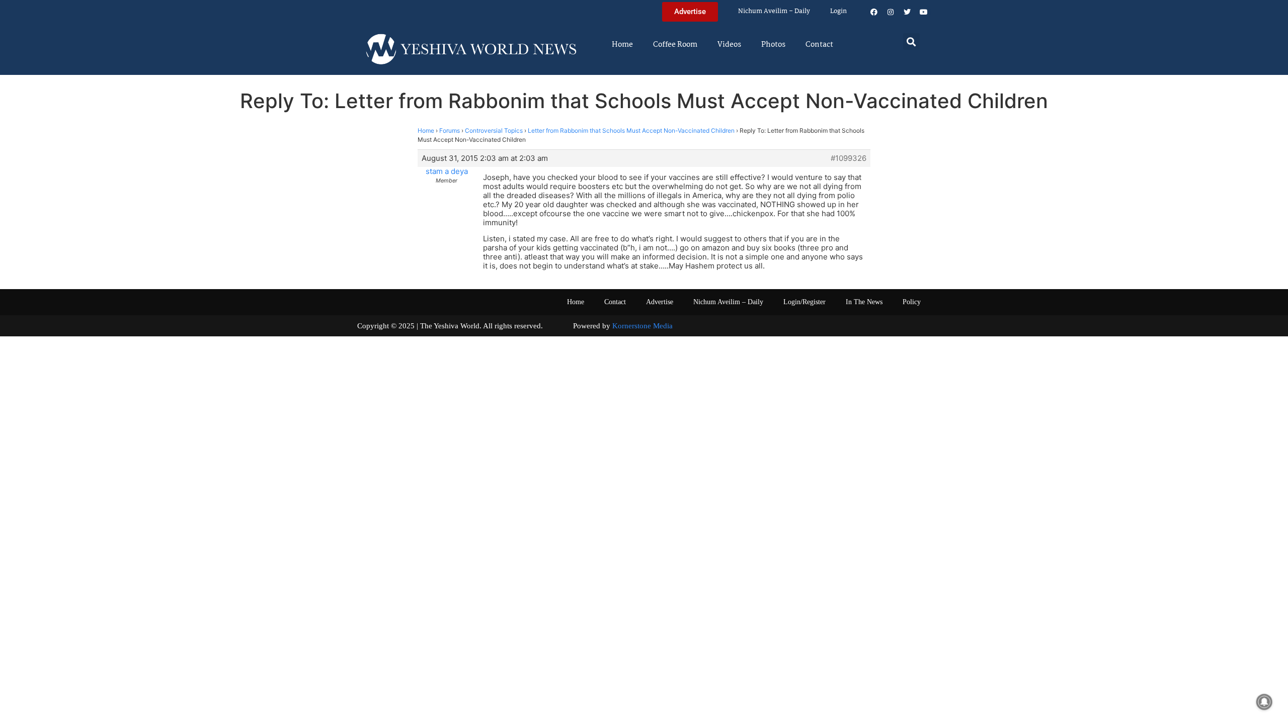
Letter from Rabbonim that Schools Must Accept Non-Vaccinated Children (631, 130)
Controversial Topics (494, 130)
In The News (864, 302)
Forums (449, 130)
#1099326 (848, 158)
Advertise (659, 302)
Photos (773, 45)
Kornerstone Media (642, 326)
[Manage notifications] (1264, 702)
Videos (729, 45)
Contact (819, 45)
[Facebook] (874, 12)
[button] (911, 41)
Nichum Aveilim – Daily (774, 11)
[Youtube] (924, 12)
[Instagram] (890, 12)
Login (838, 11)
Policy (912, 302)
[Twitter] (907, 12)
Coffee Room (675, 45)
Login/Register (804, 302)
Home (622, 45)
